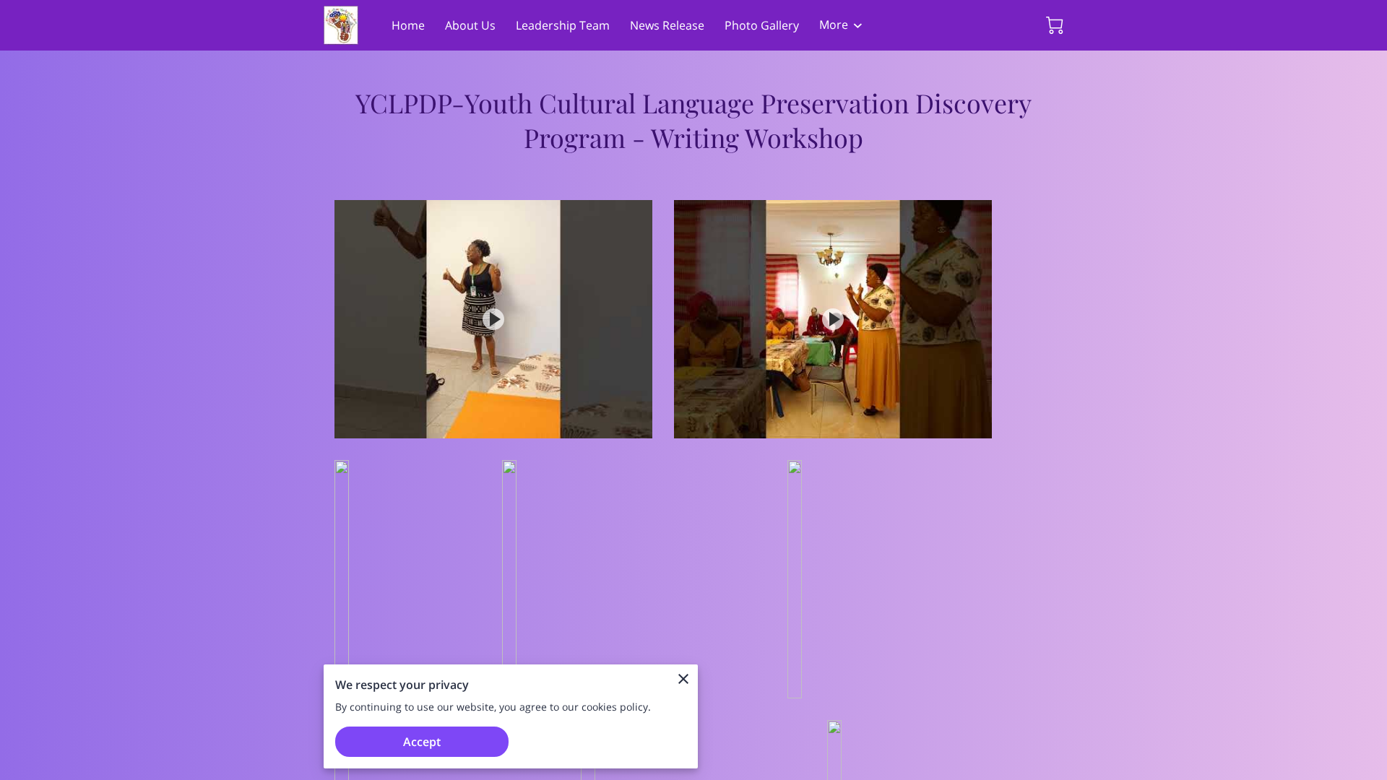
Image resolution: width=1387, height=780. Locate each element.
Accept (422, 742)
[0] (1054, 25)
